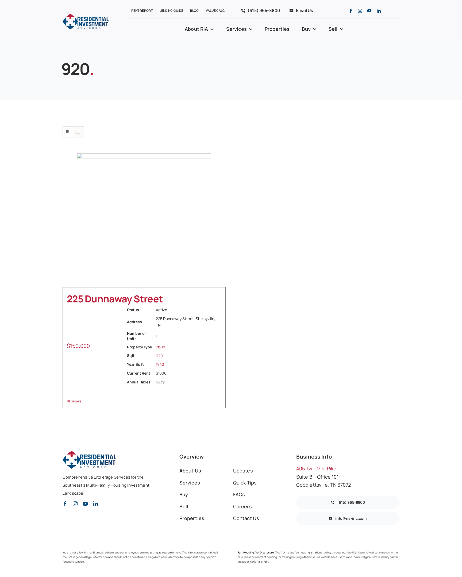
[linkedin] (379, 11)
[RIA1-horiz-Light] (86, 16)
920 (159, 355)
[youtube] (369, 11)
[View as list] (78, 132)
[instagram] (360, 11)
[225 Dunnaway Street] (144, 220)
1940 (160, 364)
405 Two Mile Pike (317, 468)
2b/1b (160, 346)
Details (76, 401)
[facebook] (351, 11)
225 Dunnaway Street (115, 298)
